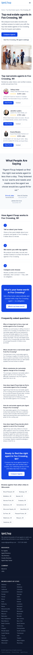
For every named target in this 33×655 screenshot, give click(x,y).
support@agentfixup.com (8, 542)
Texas (3, 635)
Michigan (19, 609)
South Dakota (5, 633)
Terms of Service (5, 652)
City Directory (5, 555)
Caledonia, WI (7, 522)
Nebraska (4, 616)
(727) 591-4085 (22, 542)
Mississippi (20, 611)
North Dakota (21, 623)
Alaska (19, 584)
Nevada (19, 616)
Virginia (19, 638)
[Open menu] (30, 3)
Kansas (19, 601)
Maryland (19, 606)
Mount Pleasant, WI (8, 492)
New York (20, 621)
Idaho (18, 596)
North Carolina (5, 623)
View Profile (8, 102)
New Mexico (5, 621)
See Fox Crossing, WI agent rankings (16, 40)
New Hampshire (6, 618)
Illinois (3, 599)
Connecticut (4, 592)
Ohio (2, 626)
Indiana (19, 599)
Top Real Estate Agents (13, 10)
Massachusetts (5, 609)
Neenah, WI (19, 496)
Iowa (2, 601)
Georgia (19, 594)
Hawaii (3, 596)
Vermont (3, 638)
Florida (3, 594)
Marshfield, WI (24, 509)
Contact (18, 102)
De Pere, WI (6, 513)
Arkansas (19, 587)
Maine (3, 606)
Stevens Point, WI (8, 500)
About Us (4, 569)
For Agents (4, 550)
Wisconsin (4, 643)
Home (3, 10)
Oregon (3, 628)
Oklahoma (20, 626)
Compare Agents (9, 34)
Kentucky (4, 604)
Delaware (19, 592)
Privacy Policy (15, 652)
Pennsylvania (21, 628)
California (4, 589)
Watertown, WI (7, 518)
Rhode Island (5, 630)
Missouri (3, 613)
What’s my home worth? (16, 306)
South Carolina (21, 630)
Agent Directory (6, 553)
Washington (4, 640)
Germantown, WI (21, 505)
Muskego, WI (23, 492)
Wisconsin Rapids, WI (9, 509)
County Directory (6, 558)
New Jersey (20, 618)
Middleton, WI (7, 496)
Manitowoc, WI (7, 505)
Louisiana (19, 604)
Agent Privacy (24, 652)
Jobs (2, 571)
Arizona (3, 587)
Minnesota (4, 611)
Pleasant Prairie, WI (20, 513)
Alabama (3, 584)
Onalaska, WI (22, 500)
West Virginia (20, 640)
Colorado (19, 589)
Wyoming (19, 643)
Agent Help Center (6, 560)
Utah (18, 635)
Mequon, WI (19, 518)
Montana (19, 613)
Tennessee (20, 633)
